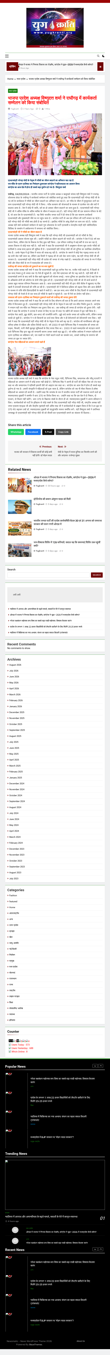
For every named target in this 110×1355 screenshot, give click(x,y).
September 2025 (17, 730)
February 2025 (16, 771)
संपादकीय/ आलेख (16, 1008)
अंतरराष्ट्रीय (14, 913)
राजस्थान (12, 978)
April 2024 (14, 831)
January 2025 (15, 777)
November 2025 (16, 718)
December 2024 (16, 783)
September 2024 (17, 801)
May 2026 (13, 682)
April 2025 (14, 759)
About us (81, 1341)
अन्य (11, 919)
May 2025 (13, 754)
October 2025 (15, 724)
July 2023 (13, 878)
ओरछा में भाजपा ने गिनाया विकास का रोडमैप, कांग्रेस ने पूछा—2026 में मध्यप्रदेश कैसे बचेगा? (40, 64)
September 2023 (17, 866)
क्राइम (11, 931)
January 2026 (15, 706)
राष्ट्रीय (12, 990)
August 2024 (15, 807)
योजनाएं (12, 972)
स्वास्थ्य (12, 1014)
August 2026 (15, 665)
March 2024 (14, 837)
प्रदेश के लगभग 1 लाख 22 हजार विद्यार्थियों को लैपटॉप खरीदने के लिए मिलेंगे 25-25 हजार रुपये (46, 626)
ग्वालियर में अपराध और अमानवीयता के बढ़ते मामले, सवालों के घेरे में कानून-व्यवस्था (40, 609)
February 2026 (16, 700)
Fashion (13, 895)
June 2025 (14, 748)
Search (11, 569)
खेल (10, 937)
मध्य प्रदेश (13, 90)
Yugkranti (15, 108)
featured (13, 901)
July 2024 (13, 813)
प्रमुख (11, 961)
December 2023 (16, 849)
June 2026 (14, 676)
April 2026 (14, 688)
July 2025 (13, 742)
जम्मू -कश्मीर (14, 943)
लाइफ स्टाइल (14, 996)
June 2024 (14, 819)
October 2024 (15, 795)
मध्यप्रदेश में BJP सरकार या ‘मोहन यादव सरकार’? (52, 1118)
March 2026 (14, 694)
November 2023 (16, 855)
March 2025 (14, 765)
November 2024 (16, 789)
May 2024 (13, 825)
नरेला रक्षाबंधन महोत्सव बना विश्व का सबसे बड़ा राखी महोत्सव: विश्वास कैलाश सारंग (41, 620)
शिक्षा (11, 1002)
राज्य (11, 984)
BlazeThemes (35, 1344)
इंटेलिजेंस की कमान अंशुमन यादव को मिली (52, 499)
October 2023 (15, 861)
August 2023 (15, 872)
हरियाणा (12, 1020)
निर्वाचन (12, 955)
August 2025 (15, 736)
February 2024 (16, 843)
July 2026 (13, 670)
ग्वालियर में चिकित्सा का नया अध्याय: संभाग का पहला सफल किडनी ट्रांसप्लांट (39, 632)
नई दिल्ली (12, 949)
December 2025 (16, 712)
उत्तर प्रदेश (13, 925)
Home (12, 907)
